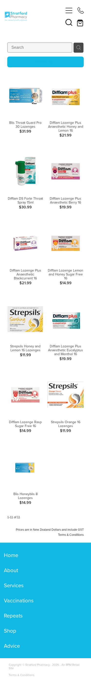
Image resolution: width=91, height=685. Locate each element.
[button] (69, 22)
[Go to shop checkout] (80, 22)
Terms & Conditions (21, 675)
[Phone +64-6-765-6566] (80, 10)
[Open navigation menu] (69, 10)
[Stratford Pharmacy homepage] (34, 16)
